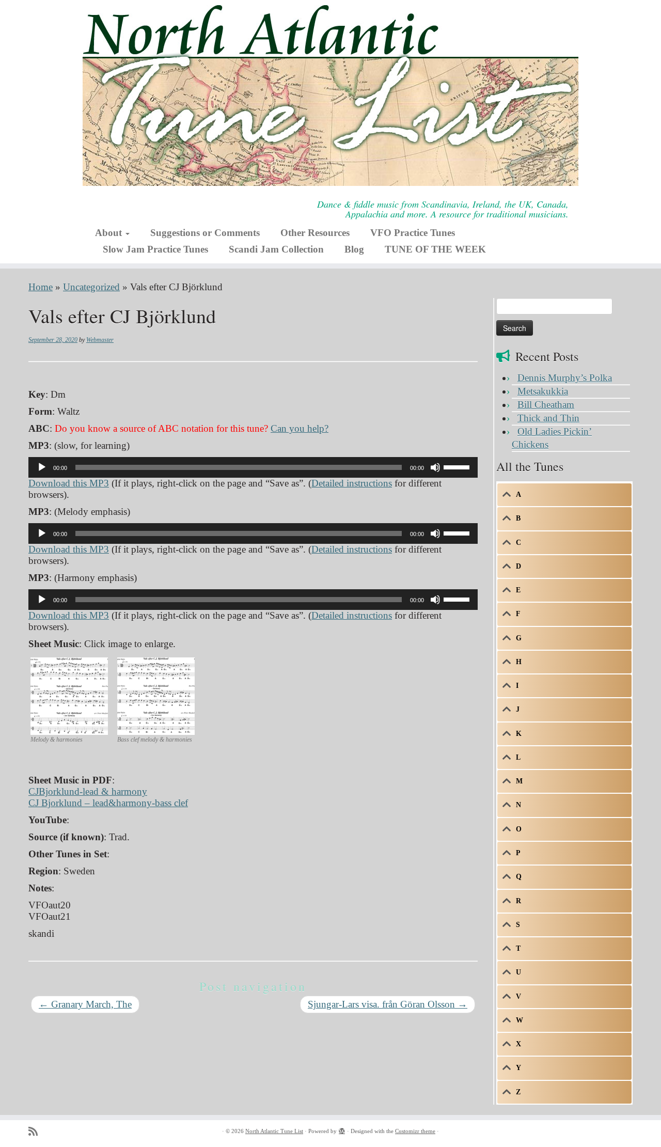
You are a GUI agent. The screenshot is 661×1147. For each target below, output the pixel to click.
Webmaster (100, 339)
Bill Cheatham (545, 404)
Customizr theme (415, 1131)
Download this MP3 (68, 483)
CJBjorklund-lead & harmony (87, 791)
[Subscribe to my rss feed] (36, 1131)
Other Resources (315, 232)
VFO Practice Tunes (412, 232)
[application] (253, 467)
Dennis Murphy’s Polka (564, 377)
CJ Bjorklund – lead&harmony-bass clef (108, 802)
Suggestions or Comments (205, 232)
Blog (354, 249)
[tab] (564, 494)
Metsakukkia (542, 391)
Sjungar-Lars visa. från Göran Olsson (387, 1004)
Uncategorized (91, 286)
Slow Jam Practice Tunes (155, 249)
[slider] (458, 466)
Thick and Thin (548, 418)
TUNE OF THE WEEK (435, 249)
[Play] (42, 467)
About (109, 232)
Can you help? (299, 428)
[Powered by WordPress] (341, 1129)
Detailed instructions (351, 483)
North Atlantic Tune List (274, 1131)
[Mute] (435, 467)
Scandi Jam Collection (276, 249)
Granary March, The (85, 1004)
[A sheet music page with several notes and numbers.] (69, 694)
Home (40, 286)
